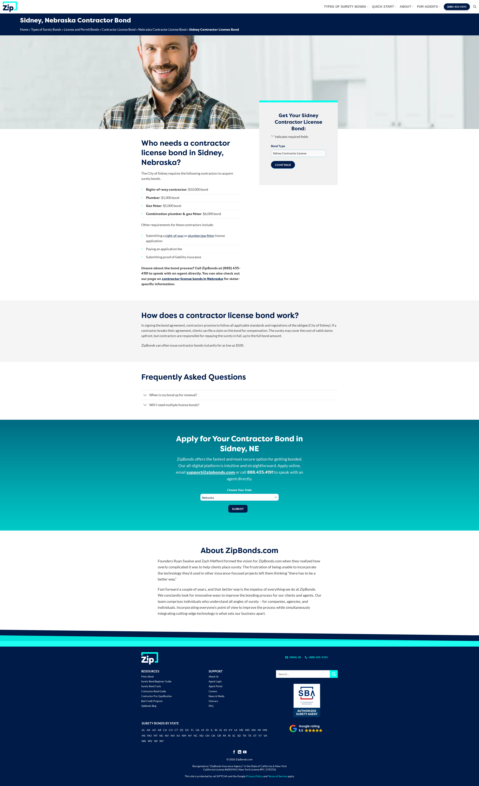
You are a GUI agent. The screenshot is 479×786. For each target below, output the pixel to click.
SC (234, 735)
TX (249, 735)
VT (260, 735)
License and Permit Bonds (81, 29)
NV (167, 735)
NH (173, 735)
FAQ (211, 705)
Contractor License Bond (119, 29)
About (405, 6)
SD (239, 735)
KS (225, 730)
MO (149, 735)
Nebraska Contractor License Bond (162, 29)
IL (212, 730)
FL (192, 730)
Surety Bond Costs (151, 686)
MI (259, 730)
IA (220, 730)
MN (265, 730)
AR (159, 730)
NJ (178, 735)
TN (244, 735)
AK (148, 730)
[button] (474, 6)
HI (202, 730)
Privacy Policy (254, 776)
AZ (154, 730)
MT (156, 735)
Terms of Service (277, 776)
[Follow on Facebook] (234, 752)
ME (241, 730)
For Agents (427, 6)
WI (156, 741)
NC (196, 735)
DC (187, 730)
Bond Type (278, 146)
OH (207, 735)
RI (229, 735)
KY (230, 730)
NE (161, 735)
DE (181, 730)
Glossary (213, 701)
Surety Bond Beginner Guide (156, 681)
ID (207, 730)
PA (224, 735)
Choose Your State (239, 490)
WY (161, 741)
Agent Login (215, 681)
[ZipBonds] (10, 6)
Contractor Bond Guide (153, 691)
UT (255, 735)
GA (197, 730)
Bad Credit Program (152, 701)
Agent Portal (215, 686)
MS (143, 735)
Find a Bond (147, 676)
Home (24, 29)
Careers (213, 691)
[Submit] (334, 674)
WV (150, 741)
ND (201, 735)
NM (184, 735)
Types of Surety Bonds (345, 6)
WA (144, 741)
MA (253, 730)
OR (219, 735)
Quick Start (383, 6)
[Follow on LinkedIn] (239, 752)
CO (171, 730)
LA (235, 730)
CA (165, 730)
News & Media (216, 696)
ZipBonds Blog (148, 705)
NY (190, 735)
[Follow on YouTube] (245, 752)
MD (247, 730)
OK (213, 735)
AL (143, 730)
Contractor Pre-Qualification (156, 696)
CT (176, 730)
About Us (214, 676)
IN (216, 730)
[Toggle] (145, 395)
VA (265, 735)
